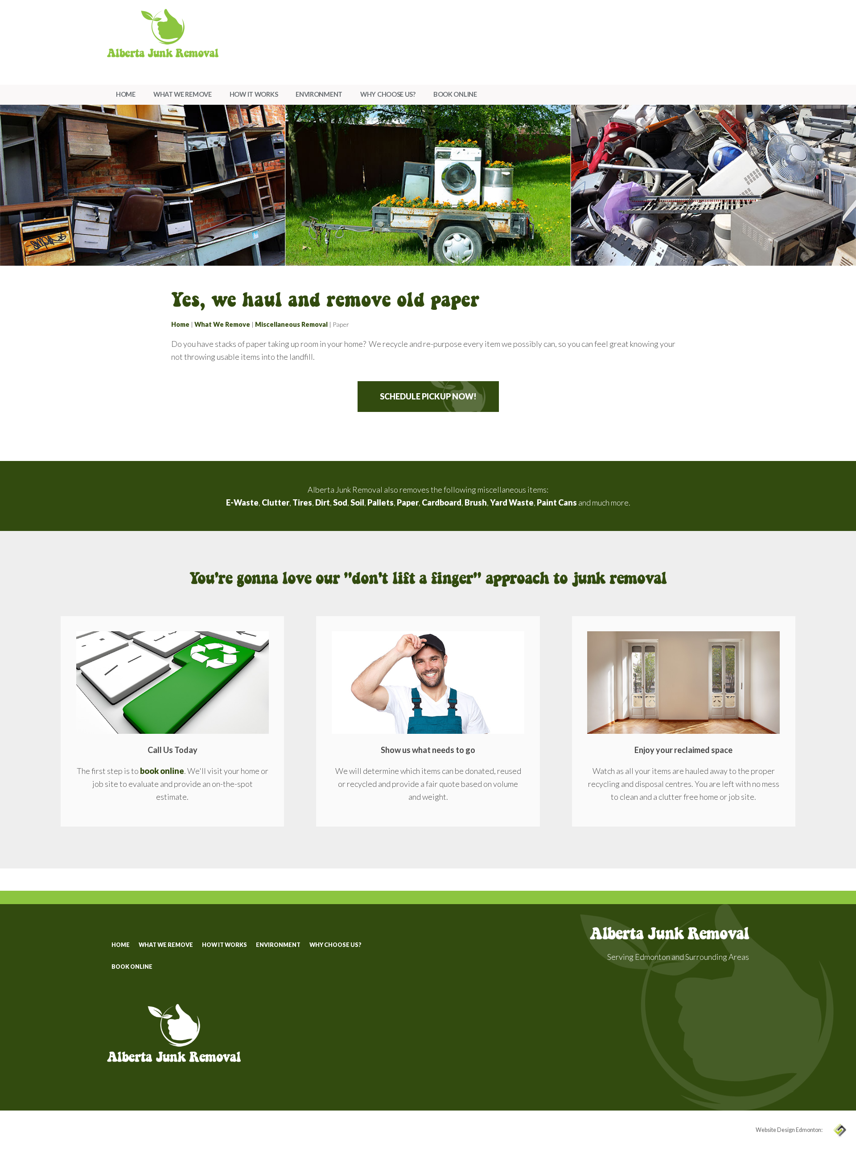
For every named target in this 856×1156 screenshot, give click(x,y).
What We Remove (182, 94)
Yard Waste (512, 502)
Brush (476, 502)
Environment (319, 94)
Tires (302, 502)
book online (162, 771)
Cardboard (441, 502)
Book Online (455, 94)
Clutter (275, 502)
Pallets (380, 502)
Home (126, 94)
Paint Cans (557, 502)
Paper (408, 502)
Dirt (322, 502)
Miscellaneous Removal (291, 324)
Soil (357, 502)
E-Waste (242, 502)
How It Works (254, 94)
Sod (340, 502)
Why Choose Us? (388, 94)
